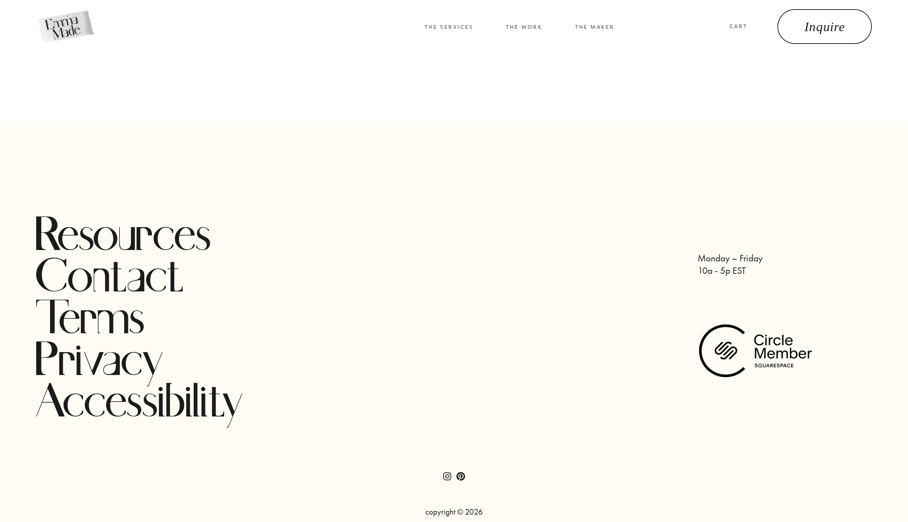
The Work (524, 27)
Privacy (100, 362)
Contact (110, 279)
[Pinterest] (460, 476)
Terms (90, 320)
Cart (739, 26)
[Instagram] (447, 476)
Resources (124, 237)
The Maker (595, 27)
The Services (449, 27)
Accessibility (140, 404)
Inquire (824, 26)
